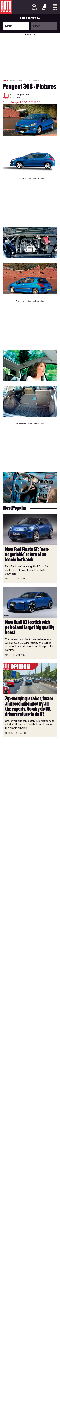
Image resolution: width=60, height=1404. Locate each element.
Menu (55, 9)
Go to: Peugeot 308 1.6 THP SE (21, 102)
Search (34, 9)
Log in (44, 9)
